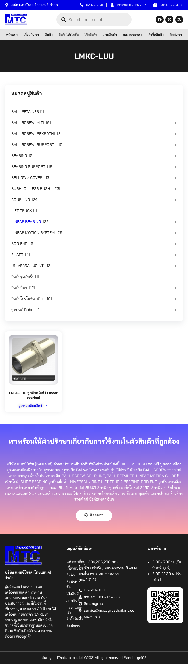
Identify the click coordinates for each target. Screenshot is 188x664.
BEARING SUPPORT (28, 166)
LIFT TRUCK (21, 210)
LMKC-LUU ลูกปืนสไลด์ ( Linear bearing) (33, 395)
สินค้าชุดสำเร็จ (22, 276)
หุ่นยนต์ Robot (23, 309)
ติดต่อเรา (176, 35)
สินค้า (49, 35)
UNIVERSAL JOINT (27, 265)
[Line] (169, 19)
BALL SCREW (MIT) (27, 122)
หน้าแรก (12, 35)
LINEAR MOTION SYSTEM (33, 232)
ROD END (19, 243)
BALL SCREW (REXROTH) (33, 133)
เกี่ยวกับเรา (31, 35)
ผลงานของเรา (132, 35)
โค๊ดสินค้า (90, 35)
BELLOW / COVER (26, 177)
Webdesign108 (135, 657)
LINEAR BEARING (26, 221)
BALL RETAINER (25, 111)
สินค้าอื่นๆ (19, 287)
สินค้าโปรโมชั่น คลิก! (27, 298)
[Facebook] (160, 19)
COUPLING (20, 199)
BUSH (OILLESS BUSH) (31, 188)
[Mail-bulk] (179, 19)
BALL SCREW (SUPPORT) (33, 144)
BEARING (19, 155)
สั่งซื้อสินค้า (156, 35)
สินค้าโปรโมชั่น (69, 35)
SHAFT (17, 254)
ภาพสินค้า (110, 35)
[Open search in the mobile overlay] (94, 20)
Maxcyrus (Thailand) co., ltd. (62, 657)
